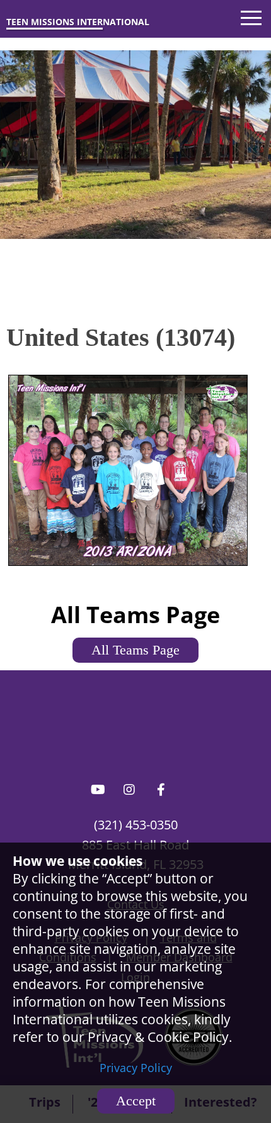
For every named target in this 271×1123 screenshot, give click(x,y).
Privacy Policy (136, 1067)
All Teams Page (135, 650)
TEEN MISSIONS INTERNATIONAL (77, 22)
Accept (136, 1101)
